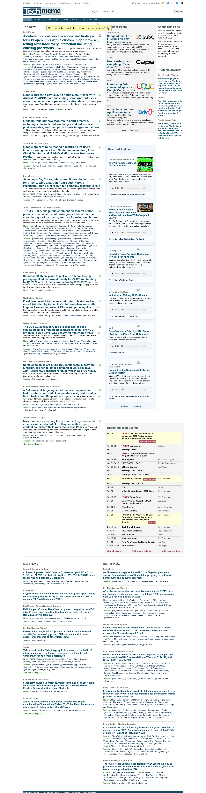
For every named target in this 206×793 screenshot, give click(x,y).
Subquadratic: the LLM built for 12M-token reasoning (118, 39)
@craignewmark (71, 243)
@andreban (40, 79)
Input (150, 605)
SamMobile (59, 196)
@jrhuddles (41, 258)
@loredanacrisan (123, 613)
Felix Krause (29, 32)
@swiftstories (29, 248)
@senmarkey (42, 246)
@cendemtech (48, 265)
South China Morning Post (41, 290)
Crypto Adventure (31, 438)
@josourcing (85, 166)
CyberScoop (50, 235)
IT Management (154, 743)
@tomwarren (29, 168)
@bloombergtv (55, 200)
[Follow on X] (182, 3)
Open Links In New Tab (147, 3)
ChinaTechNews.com (59, 584)
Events (76, 20)
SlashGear (149, 602)
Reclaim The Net (63, 661)
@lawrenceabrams (145, 751)
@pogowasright (162, 751)
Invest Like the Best (129, 316)
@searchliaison (129, 644)
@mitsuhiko (52, 84)
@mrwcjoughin (80, 74)
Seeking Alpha (70, 618)
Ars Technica (61, 226)
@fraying (27, 74)
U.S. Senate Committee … (84, 228)
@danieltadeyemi (146, 581)
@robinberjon (62, 253)
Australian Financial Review (42, 110)
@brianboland (55, 246)
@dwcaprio (77, 255)
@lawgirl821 (92, 258)
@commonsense (39, 407)
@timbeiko (116, 710)
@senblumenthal (55, 241)
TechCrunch (42, 117)
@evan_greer (137, 615)
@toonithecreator (39, 200)
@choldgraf (68, 79)
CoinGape (170, 704)
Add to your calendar (142, 551)
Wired (44, 628)
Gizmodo (86, 659)
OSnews (94, 343)
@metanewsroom (111, 618)
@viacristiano (46, 255)
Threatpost (139, 668)
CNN (32, 341)
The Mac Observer (78, 56)
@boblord (161, 749)
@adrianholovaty (60, 76)
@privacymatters (90, 260)
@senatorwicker (58, 250)
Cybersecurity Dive (145, 741)
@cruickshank (29, 351)
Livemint (80, 194)
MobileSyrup (119, 602)
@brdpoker (108, 681)
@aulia (83, 76)
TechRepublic (146, 739)
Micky (141, 704)
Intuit (84, 618)
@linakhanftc (37, 238)
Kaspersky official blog (113, 675)
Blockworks (163, 702)
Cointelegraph (123, 700)
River (37, 20)
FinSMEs (34, 691)
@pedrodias (146, 644)
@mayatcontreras (83, 667)
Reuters (26, 196)
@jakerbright (117, 581)
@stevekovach (62, 353)
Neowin (163, 600)
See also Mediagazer (33, 444)
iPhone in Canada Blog (58, 56)
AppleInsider (54, 233)
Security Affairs (135, 663)
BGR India (83, 162)
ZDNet (39, 194)
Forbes (140, 639)
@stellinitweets (30, 353)
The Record (165, 663)
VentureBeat (108, 741)
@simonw (47, 64)
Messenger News (117, 600)
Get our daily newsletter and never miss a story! (76, 28)
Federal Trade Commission (42, 226)
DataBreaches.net (142, 746)
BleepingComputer (125, 651)
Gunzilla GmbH (36, 315)
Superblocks (62, 691)
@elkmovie (74, 76)
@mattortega (66, 349)
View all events (114, 551)
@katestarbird (67, 667)
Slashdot (27, 56)
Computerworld (161, 670)
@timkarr (116, 783)
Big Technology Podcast (132, 239)
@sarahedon (54, 407)
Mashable (69, 343)
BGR (130, 605)
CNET (32, 194)
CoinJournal (108, 704)
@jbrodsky (51, 79)
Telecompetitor (121, 780)
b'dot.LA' (76, 404)
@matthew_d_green (72, 351)
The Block (123, 688)
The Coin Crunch (47, 435)
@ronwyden (42, 262)
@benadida (28, 69)
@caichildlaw (67, 407)
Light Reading (122, 775)
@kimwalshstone (30, 410)
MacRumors (55, 59)
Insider (159, 602)
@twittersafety (38, 665)
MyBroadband (120, 666)
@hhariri (95, 79)
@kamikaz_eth (121, 715)
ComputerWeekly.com (113, 673)
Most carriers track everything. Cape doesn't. (119, 64)
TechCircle (74, 341)
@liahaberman (38, 710)
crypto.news (165, 700)
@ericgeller (57, 351)
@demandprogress (31, 253)
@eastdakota (141, 754)
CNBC (115, 607)
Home (27, 20)
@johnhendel (87, 253)
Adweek (96, 136)
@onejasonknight (58, 441)
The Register (51, 343)
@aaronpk (40, 84)
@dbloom (78, 349)
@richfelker (46, 76)
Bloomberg (28, 176)
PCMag (26, 228)
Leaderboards (51, 20)
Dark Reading (143, 673)
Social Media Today (90, 59)
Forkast (160, 704)
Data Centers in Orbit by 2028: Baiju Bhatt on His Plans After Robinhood (129, 332)
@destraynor (52, 621)
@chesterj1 (28, 243)
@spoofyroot (117, 678)
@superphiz (108, 717)
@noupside (162, 613)
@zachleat (28, 81)
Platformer (122, 605)
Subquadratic (113, 32)
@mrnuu (68, 110)
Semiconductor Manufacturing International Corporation (63, 581)
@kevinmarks (89, 351)
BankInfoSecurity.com (81, 235)
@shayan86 (37, 669)
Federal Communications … (124, 773)
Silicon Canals (62, 315)
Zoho (109, 80)
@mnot (69, 74)
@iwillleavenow (75, 260)
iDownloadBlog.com (36, 61)
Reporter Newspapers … (51, 618)
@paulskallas (80, 665)
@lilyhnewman (38, 640)
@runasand (152, 610)
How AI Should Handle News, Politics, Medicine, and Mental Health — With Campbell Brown (129, 213)
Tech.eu (40, 298)
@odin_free (167, 710)
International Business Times (36, 59)
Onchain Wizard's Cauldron (144, 702)
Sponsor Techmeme (131, 130)
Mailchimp (34, 618)
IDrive (110, 106)
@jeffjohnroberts (138, 717)
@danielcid (138, 749)
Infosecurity (156, 673)
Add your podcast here (131, 406)
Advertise (51, 3)
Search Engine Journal (77, 136)
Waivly (80, 435)
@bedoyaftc (57, 243)
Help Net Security (137, 670)
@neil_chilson (53, 248)
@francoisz (74, 72)
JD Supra (43, 136)
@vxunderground (127, 751)
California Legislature (39, 404)
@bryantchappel (39, 166)
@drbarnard (93, 76)
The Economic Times (53, 194)
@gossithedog (109, 754)
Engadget (63, 54)
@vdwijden (127, 710)
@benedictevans (110, 751)
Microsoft (116, 663)
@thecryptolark (136, 712)
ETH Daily (135, 700)
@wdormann (130, 678)
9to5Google (35, 162)
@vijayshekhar (85, 69)
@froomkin (28, 79)
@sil (59, 79)
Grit (122, 353)
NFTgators (49, 315)
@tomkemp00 (50, 410)
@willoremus (89, 349)
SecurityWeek (121, 743)
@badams (116, 644)
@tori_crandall (131, 581)
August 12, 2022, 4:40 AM (103, 11)
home (174, 46)
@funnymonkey (65, 81)
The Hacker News (151, 663)
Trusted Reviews (65, 162)
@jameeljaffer (48, 253)
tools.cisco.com (167, 736)
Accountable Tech (57, 230)
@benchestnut (38, 621)
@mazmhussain (123, 717)
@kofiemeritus (66, 665)
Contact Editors (82, 3)
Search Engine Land (164, 639)
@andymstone (150, 615)
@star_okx (151, 715)
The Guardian (36, 54)
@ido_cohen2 (126, 749)
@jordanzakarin (52, 349)
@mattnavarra (60, 710)
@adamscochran (152, 712)
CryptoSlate (70, 435)
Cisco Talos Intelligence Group (125, 736)
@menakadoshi (67, 248)
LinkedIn (33, 136)
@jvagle (73, 241)
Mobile (26, 3)
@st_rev (27, 669)
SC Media (140, 666)
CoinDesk (34, 435)
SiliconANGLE (45, 691)
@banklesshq (140, 710)
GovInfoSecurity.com (155, 668)
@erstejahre (150, 749)
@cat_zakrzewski (59, 260)
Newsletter (90, 20)
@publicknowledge (31, 265)
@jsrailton (66, 255)
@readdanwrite (38, 441)
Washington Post (88, 341)
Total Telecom (109, 777)
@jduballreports (87, 243)
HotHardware (127, 668)
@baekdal (55, 69)
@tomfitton (55, 667)
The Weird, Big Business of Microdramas (122, 164)
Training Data (126, 280)
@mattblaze (140, 610)
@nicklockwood (40, 74)
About (65, 20)
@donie (51, 669)
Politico (86, 343)
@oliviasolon (52, 379)
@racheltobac (124, 754)
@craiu (115, 749)
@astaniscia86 (78, 710)
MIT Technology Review (124, 639)
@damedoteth (153, 710)
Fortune (59, 435)
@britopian (36, 379)
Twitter (26, 647)
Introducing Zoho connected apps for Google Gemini (119, 87)
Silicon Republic (51, 54)
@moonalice (28, 246)
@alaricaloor (109, 613)
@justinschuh (149, 613)
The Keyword (116, 636)
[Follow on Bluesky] (167, 3)
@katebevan (80, 64)
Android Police (42, 341)
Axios (68, 228)
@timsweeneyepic (70, 69)
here (173, 51)
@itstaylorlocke (158, 717)
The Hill (78, 343)
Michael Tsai (32, 346)
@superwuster (29, 260)
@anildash (48, 67)
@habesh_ (165, 581)
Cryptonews (132, 704)
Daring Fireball (75, 54)
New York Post (48, 661)
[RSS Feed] (163, 3)
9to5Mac (88, 54)
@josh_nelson (43, 351)
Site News (65, 3)
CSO (105, 739)
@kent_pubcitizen (43, 243)
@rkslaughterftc (81, 238)
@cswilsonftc (29, 241)
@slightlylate (60, 67)
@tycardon (28, 667)
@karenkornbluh (65, 238)
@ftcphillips (41, 241)
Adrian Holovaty (40, 56)
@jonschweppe (63, 265)
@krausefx (36, 64)
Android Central (130, 636)
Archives (38, 3)
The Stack (107, 666)
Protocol (107, 607)
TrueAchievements (78, 315)
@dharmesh (68, 621)
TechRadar (143, 636)
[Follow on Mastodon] (177, 3)
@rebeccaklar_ (30, 250)
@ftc (66, 241)
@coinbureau (122, 712)
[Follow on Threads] (172, 3)
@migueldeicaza (42, 69)
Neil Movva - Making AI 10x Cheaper (128, 295)
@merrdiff (125, 783)
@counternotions (87, 67)
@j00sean (159, 678)
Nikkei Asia (28, 584)
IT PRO (131, 666)
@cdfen (56, 255)
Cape (109, 58)
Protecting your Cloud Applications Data (121, 111)
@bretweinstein (41, 667)
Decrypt (41, 417)
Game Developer (49, 162)
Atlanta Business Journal (48, 606)
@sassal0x (166, 712)
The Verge (43, 143)
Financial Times (92, 194)
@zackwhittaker (110, 615)
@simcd (129, 610)
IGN (93, 315)
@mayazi (41, 248)
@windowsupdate (145, 678)
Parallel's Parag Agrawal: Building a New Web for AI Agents (129, 255)
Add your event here (172, 551)
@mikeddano (141, 783)
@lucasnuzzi (109, 712)
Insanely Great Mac (71, 59)
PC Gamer (160, 773)
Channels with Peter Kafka (132, 195)
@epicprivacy (44, 260)
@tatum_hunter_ (30, 255)
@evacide (163, 610)
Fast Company (156, 636)
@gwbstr (93, 246)
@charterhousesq (75, 200)
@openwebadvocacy (32, 67)
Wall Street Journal (40, 196)
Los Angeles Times (58, 404)
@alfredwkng (50, 238)
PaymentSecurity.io (136, 743)
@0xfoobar (108, 715)
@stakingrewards (137, 715)
